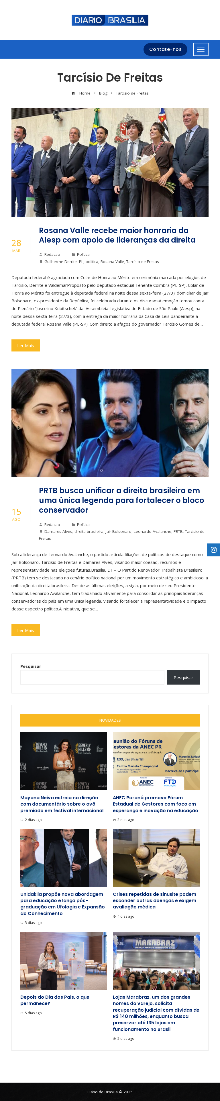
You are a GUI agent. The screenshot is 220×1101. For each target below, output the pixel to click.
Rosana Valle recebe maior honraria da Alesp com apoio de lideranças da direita (117, 235)
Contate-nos (165, 49)
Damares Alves (58, 531)
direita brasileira (88, 531)
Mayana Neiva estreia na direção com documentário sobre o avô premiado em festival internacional (61, 804)
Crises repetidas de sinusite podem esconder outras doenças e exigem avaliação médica (154, 900)
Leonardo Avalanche (152, 531)
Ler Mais (25, 345)
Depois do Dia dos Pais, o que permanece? (54, 1000)
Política (83, 254)
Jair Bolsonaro (118, 531)
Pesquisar (30, 666)
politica (92, 261)
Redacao (52, 254)
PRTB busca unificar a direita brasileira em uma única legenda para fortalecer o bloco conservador (121, 500)
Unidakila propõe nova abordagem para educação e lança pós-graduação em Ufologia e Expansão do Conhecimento (62, 904)
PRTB (178, 531)
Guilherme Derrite (60, 261)
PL (81, 261)
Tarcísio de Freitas (142, 261)
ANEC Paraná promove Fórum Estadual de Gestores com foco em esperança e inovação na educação (155, 804)
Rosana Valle (112, 261)
